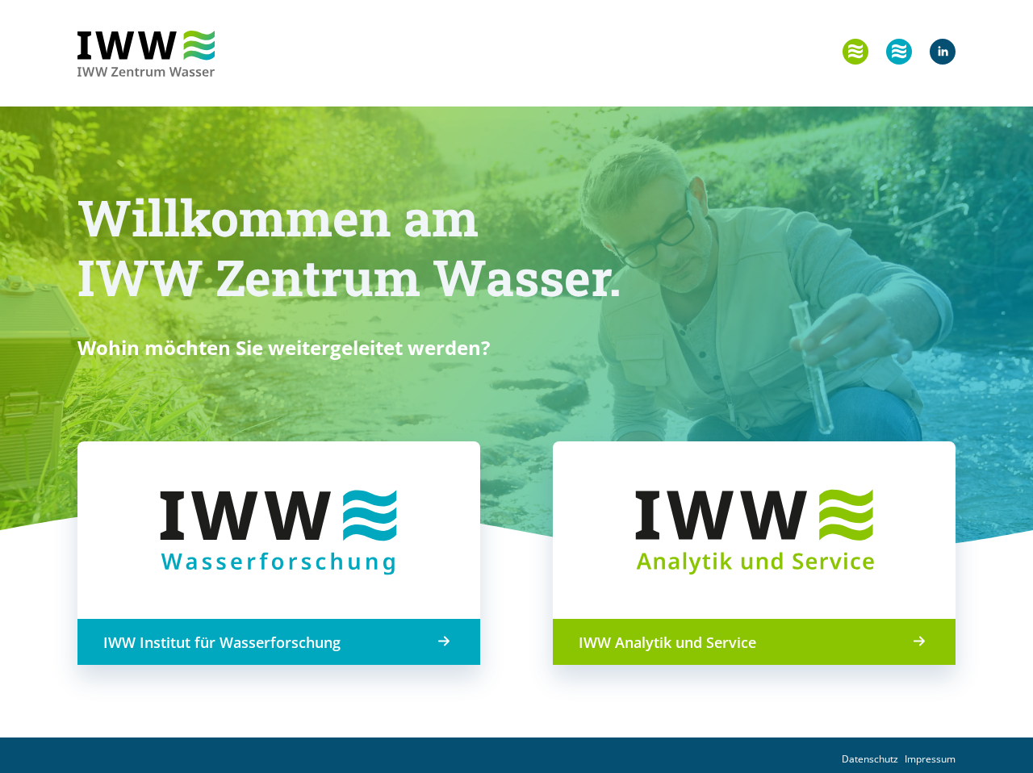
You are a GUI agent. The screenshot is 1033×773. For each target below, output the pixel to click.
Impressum (930, 759)
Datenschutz (870, 759)
